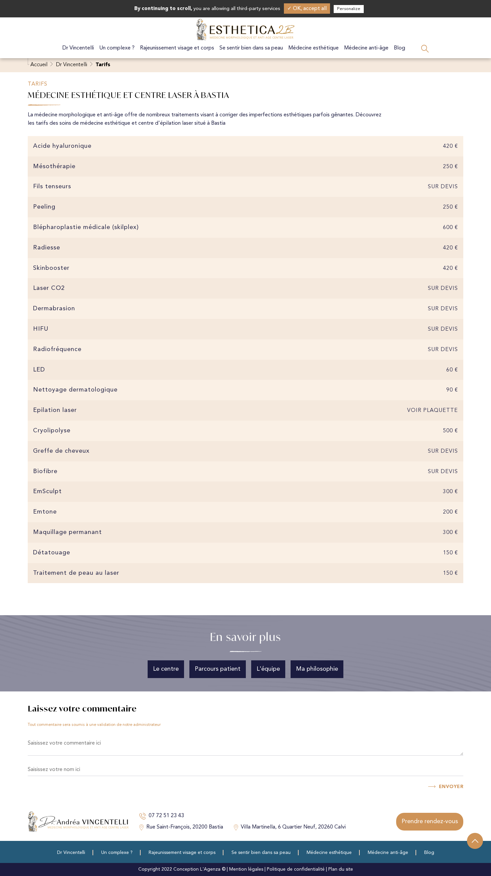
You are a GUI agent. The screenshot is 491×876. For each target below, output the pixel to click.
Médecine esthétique (313, 48)
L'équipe (268, 669)
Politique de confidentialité (296, 869)
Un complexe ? (117, 48)
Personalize (348, 9)
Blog (399, 48)
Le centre (166, 669)
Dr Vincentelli (78, 48)
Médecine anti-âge (366, 48)
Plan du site (340, 869)
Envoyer (451, 786)
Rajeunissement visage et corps (177, 48)
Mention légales (246, 869)
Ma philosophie (317, 669)
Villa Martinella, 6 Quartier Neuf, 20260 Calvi (293, 827)
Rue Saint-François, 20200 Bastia (184, 827)
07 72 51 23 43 (166, 815)
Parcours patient (217, 669)
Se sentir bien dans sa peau (251, 48)
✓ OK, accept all (307, 8)
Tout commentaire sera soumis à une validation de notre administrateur (94, 725)
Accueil (38, 65)
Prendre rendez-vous (429, 821)
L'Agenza (210, 869)
